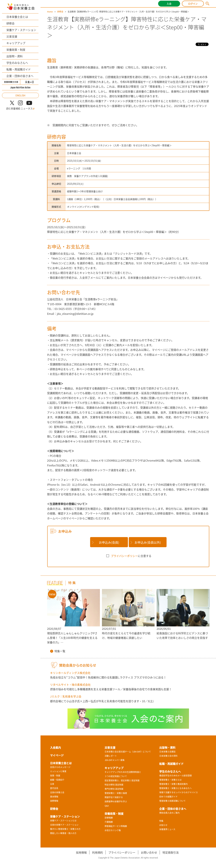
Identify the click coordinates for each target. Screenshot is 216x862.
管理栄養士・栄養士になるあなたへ (175, 788)
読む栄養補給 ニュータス (19, 108)
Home (50, 11)
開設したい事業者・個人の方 (63, 833)
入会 (169, 3)
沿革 (52, 783)
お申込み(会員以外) (147, 542)
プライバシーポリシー (124, 556)
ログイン (193, 3)
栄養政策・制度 (15, 50)
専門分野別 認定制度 (114, 788)
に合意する (131, 556)
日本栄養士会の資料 (168, 755)
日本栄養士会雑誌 (167, 751)
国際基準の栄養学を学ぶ (116, 801)
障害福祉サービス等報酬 (116, 826)
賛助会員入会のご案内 (169, 812)
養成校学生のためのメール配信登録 (175, 775)
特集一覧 (60, 651)
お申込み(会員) (109, 542)
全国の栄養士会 (57, 792)
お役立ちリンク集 (113, 830)
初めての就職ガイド (168, 796)
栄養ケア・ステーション (21, 30)
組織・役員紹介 (57, 779)
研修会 (10, 23)
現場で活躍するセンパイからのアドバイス (178, 792)
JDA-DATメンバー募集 (115, 760)
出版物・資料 (14, 56)
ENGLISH (20, 95)
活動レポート (111, 755)
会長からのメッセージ (60, 767)
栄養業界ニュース (167, 829)
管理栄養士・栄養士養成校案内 (173, 783)
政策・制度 (55, 775)
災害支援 (11, 36)
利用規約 (97, 852)
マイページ (57, 755)
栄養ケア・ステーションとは (63, 820)
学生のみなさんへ (17, 63)
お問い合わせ (149, 852)
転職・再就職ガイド (18, 69)
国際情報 (54, 800)
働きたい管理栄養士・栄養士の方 (65, 828)
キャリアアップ (15, 43)
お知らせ (163, 825)
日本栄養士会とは (17, 17)
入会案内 (55, 747)
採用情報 (81, 852)
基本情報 (54, 796)
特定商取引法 (171, 852)
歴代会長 (54, 788)
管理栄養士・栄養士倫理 (116, 793)
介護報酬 (109, 821)
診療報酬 (109, 817)
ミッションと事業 (58, 771)
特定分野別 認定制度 (114, 784)
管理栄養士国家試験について (172, 800)
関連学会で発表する (114, 797)
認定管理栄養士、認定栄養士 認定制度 (122, 780)
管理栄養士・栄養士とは (170, 779)
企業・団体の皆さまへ (19, 76)
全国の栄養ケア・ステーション (64, 824)
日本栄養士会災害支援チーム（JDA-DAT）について (128, 751)
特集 (161, 820)
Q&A (107, 805)
